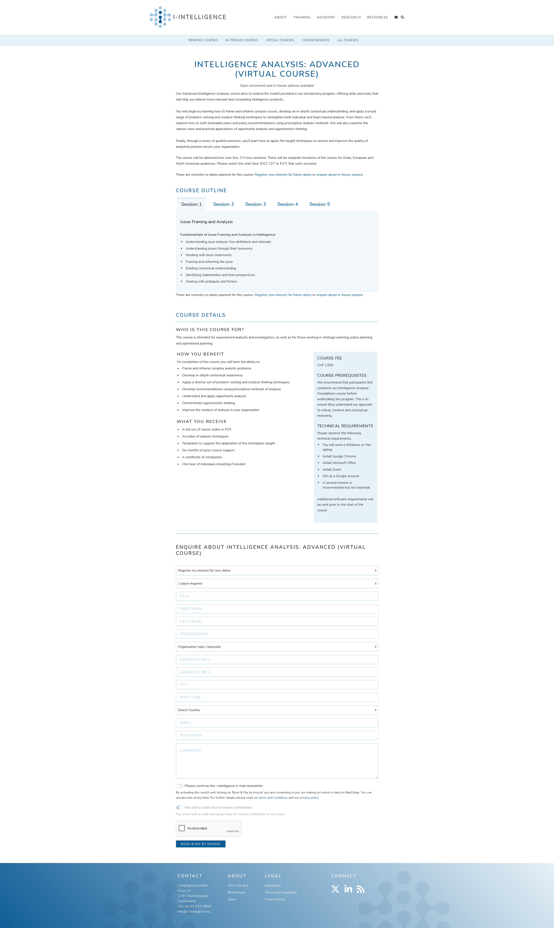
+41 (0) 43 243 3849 (194, 906)
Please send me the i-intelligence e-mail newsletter (224, 785)
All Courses (347, 40)
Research (351, 17)
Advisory (326, 17)
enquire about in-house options (339, 174)
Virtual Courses (280, 40)
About (280, 17)
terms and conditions (273, 798)
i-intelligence (200, 17)
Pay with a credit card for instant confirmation (218, 807)
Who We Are (238, 885)
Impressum (273, 885)
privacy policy (309, 798)
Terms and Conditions (281, 892)
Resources (377, 17)
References (236, 892)
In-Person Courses (242, 40)
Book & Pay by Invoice (201, 844)
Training (302, 17)
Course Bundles (316, 40)
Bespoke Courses (203, 40)
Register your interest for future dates (283, 174)
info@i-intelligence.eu (194, 911)
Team (232, 899)
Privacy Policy (275, 899)
